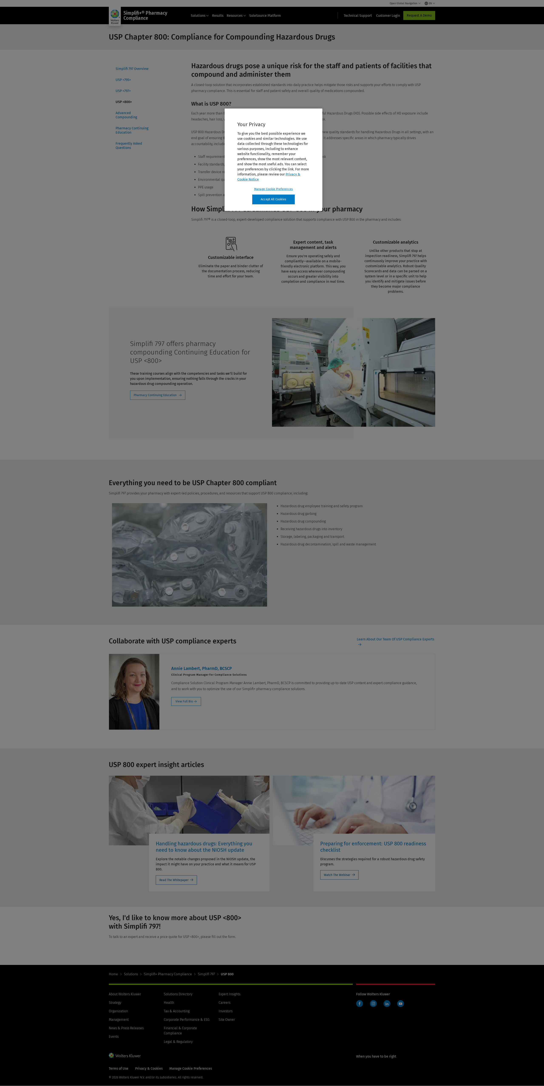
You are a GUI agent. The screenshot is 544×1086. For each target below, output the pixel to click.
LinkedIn (387, 1003)
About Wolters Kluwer (125, 994)
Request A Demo (419, 15)
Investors (225, 1011)
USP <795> (123, 80)
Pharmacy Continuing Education (132, 130)
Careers (224, 1003)
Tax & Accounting (177, 1011)
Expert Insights (229, 994)
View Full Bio (184, 701)
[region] (273, 160)
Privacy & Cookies (149, 1068)
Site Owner (227, 1020)
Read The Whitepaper (173, 880)
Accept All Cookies (273, 199)
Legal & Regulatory (178, 1042)
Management (119, 1020)
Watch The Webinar (337, 875)
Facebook (359, 1003)
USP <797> (123, 91)
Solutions (198, 16)
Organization (118, 1011)
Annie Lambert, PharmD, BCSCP (201, 668)
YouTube (400, 1003)
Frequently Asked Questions (129, 145)
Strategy (115, 1003)
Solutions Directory (178, 994)
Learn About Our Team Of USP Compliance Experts (395, 639)
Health (169, 1003)
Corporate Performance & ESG (187, 1020)
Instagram (373, 1003)
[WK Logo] (125, 1055)
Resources (234, 16)
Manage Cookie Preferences (273, 189)
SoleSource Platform (265, 16)
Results (217, 16)
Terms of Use (118, 1068)
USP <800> (124, 102)
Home (113, 974)
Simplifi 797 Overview (132, 69)
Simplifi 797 (206, 974)
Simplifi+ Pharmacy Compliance (168, 974)
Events (114, 1037)
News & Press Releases (126, 1028)
